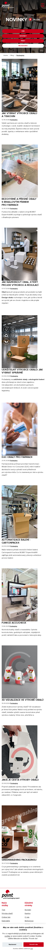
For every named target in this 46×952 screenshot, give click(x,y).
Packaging (23, 45)
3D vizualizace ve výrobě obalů (23, 700)
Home (5, 55)
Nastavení (12, 944)
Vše (23, 31)
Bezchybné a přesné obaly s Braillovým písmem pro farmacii (19, 202)
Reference (29, 921)
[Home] (8, 5)
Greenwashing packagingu (19, 860)
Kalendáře (6, 921)
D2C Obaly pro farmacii (17, 457)
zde (31, 948)
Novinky (23, 36)
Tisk (3, 910)
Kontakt (28, 910)
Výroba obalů (7, 913)
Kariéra (27, 913)
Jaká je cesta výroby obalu (20, 780)
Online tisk (6, 917)
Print (23, 41)
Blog (12, 55)
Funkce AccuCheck (14, 623)
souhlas (7, 936)
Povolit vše (33, 944)
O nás (27, 917)
